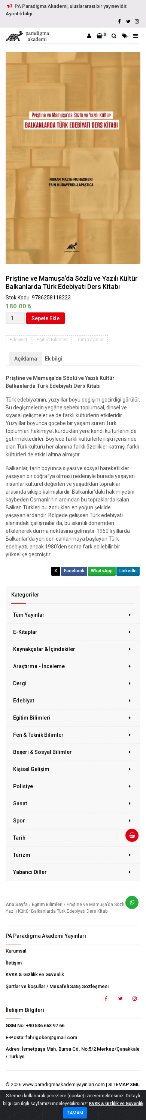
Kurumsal (16, 951)
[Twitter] (128, 21)
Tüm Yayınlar (29, 615)
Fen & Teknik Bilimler (38, 735)
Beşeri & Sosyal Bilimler (42, 752)
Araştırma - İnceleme (39, 666)
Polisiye (23, 786)
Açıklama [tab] (25, 359)
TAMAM (75, 1113)
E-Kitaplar (25, 632)
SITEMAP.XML (124, 1084)
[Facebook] (119, 21)
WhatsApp (102, 570)
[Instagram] (136, 21)
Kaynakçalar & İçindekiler (44, 649)
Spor (19, 821)
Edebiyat (23, 701)
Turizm (21, 855)
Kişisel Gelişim (31, 769)
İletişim (14, 963)
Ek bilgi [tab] (54, 359)
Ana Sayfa (17, 904)
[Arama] (114, 36)
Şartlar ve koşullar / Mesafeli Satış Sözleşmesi (57, 986)
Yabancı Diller (30, 872)
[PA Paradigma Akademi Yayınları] (28, 36)
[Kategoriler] (125, 36)
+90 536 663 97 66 (45, 1025)
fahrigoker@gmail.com (51, 1037)
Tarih (19, 838)
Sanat (20, 803)
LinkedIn (128, 570)
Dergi (20, 683)
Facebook (74, 570)
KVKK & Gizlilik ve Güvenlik (35, 974)
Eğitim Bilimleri (32, 718)
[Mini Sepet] (129, 838)
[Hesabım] (89, 36)
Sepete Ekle (45, 318)
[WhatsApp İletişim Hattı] (129, 905)
